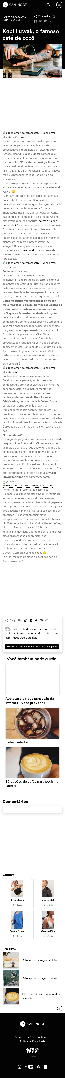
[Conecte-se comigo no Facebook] (45, 1067)
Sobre (18, 1037)
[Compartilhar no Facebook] (35, 21)
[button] (51, 21)
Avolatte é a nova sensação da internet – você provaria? (29, 701)
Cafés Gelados (17, 742)
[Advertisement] (29, 106)
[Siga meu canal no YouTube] (29, 1067)
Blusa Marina (17, 900)
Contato (41, 1037)
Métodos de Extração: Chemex (40, 978)
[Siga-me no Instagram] (19, 1067)
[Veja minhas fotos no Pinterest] (38, 1067)
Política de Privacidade (32, 1041)
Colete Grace (17, 931)
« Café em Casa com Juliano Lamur (15, 19)
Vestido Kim (48, 931)
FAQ (29, 1037)
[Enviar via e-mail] (45, 21)
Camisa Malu (47, 900)
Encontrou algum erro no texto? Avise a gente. (32, 646)
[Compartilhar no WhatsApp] (54, 16)
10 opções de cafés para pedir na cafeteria (31, 784)
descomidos (29, 250)
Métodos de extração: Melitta (39, 960)
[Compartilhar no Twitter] (40, 21)
